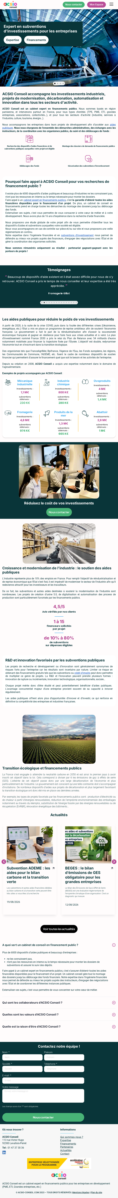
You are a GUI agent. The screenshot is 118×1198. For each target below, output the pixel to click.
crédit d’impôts (82, 672)
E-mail (6, 1075)
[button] (111, 4)
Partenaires (66, 1146)
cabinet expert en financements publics (45, 200)
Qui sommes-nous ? (71, 1137)
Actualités (65, 1150)
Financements (68, 1143)
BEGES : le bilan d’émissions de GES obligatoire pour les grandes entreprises (83, 875)
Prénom (48, 1052)
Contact (64, 1153)
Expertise (65, 1140)
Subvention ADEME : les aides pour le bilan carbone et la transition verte (28, 875)
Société (6, 1064)
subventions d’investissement (77, 235)
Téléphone (50, 1064)
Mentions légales (80, 1192)
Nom (5, 1052)
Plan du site (96, 1192)
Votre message (10, 1087)
